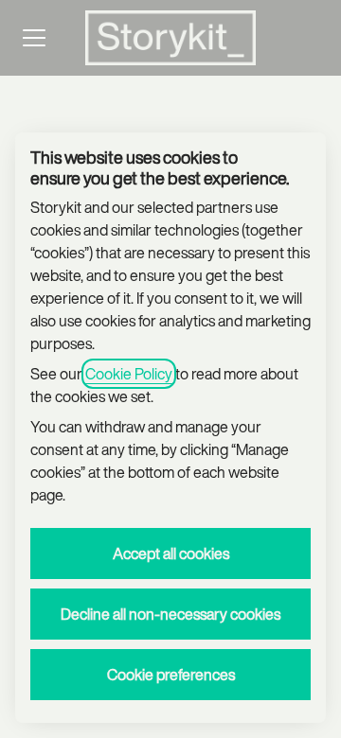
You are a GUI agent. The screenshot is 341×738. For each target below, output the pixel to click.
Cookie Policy (128, 373)
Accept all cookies (171, 553)
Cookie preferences (171, 674)
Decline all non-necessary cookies (170, 614)
